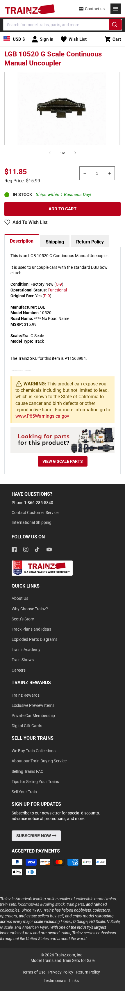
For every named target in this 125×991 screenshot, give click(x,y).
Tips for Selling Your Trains (35, 781)
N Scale (113, 921)
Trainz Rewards (26, 695)
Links (74, 980)
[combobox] (62, 25)
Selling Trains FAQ (28, 771)
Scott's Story (23, 619)
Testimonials (55, 980)
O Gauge (80, 921)
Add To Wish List (29, 222)
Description (21, 241)
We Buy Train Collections (34, 750)
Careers (19, 670)
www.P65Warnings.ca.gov (42, 416)
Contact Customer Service (35, 512)
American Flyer (35, 927)
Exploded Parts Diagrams (34, 639)
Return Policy (90, 242)
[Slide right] (75, 152)
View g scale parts (62, 461)
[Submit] (115, 25)
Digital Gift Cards (27, 725)
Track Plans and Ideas (31, 629)
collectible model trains (96, 898)
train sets (8, 904)
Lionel (66, 921)
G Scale (6, 927)
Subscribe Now (34, 835)
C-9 (59, 284)
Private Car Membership (33, 715)
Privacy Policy (60, 972)
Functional (57, 290)
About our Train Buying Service (39, 761)
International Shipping (31, 522)
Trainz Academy (26, 649)
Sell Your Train (24, 791)
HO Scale (97, 921)
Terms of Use (33, 972)
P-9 (47, 295)
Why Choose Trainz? (30, 608)
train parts (75, 904)
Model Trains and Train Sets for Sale (62, 960)
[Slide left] (49, 152)
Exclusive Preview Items (33, 705)
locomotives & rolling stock (41, 904)
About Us (20, 598)
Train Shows (23, 659)
